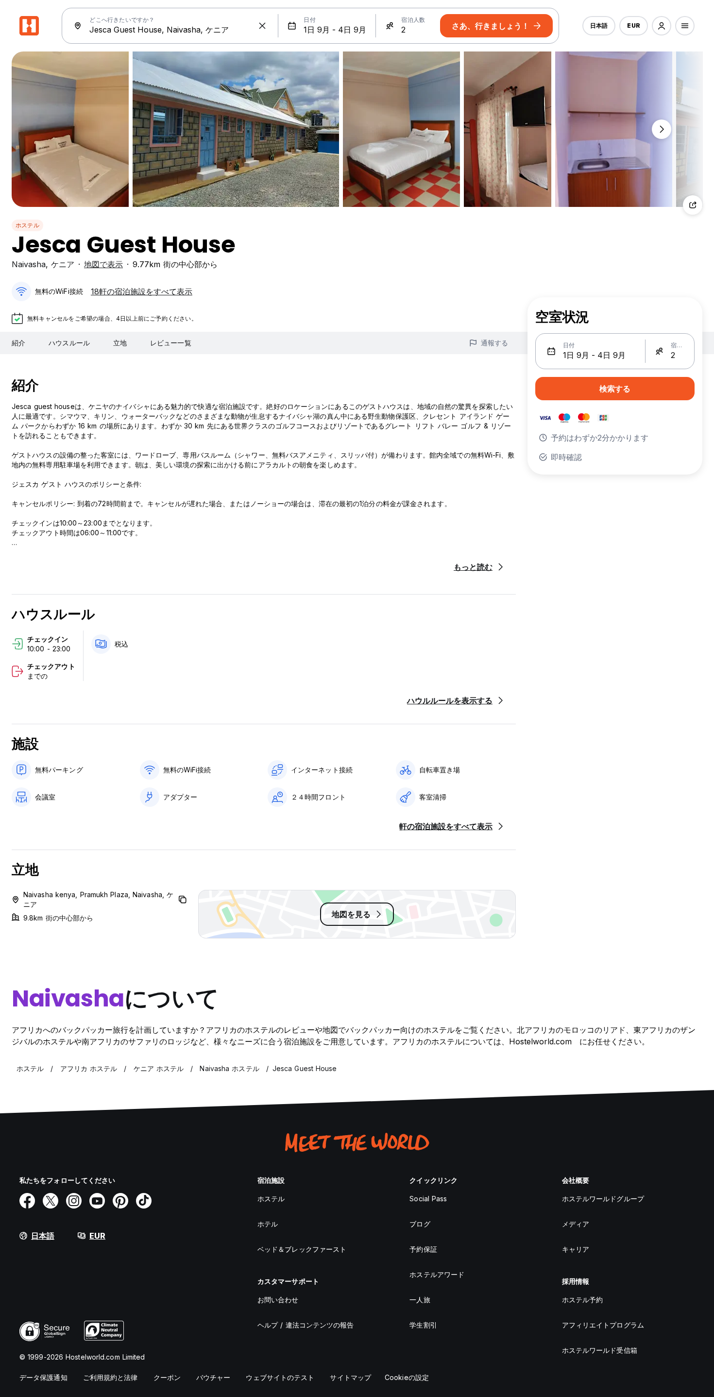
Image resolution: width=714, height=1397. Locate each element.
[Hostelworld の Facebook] (27, 1201)
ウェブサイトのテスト (280, 1377)
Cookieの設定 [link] (407, 1377)
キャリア (575, 1249)
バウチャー (213, 1377)
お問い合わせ (278, 1299)
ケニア (62, 264)
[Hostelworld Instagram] (74, 1201)
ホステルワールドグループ (603, 1198)
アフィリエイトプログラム (603, 1325)
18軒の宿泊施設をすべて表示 (141, 291)
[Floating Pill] (661, 129)
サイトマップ (350, 1377)
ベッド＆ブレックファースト (301, 1249)
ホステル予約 (582, 1299)
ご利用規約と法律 (110, 1377)
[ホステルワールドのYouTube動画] (97, 1201)
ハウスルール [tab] (69, 343)
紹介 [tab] (18, 343)
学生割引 (423, 1325)
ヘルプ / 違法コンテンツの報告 (305, 1325)
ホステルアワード (436, 1274)
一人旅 (419, 1299)
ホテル (267, 1224)
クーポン (167, 1377)
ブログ (419, 1224)
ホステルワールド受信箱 (599, 1350)
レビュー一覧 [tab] (170, 343)
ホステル (27, 225)
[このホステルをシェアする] (692, 205)
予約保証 (423, 1249)
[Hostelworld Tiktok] (144, 1201)
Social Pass (428, 1198)
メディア (575, 1224)
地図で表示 (103, 264)
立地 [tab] (120, 343)
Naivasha (29, 264)
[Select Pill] (661, 25)
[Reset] (262, 25)
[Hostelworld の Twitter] (50, 1201)
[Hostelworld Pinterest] (120, 1201)
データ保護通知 (43, 1377)
